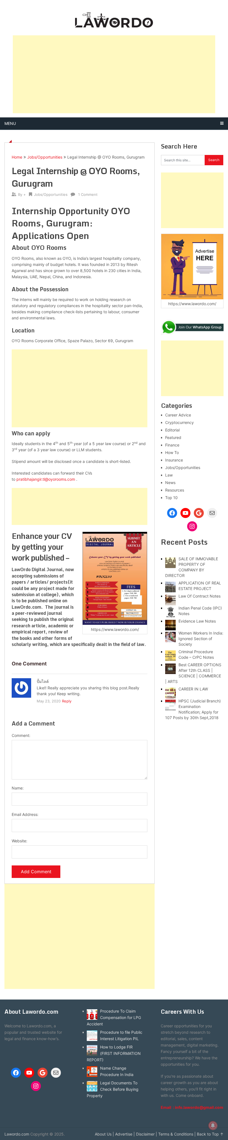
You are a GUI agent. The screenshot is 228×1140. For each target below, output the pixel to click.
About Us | (104, 1134)
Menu (10, 123)
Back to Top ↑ (210, 1134)
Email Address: (25, 814)
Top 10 (171, 497)
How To (172, 452)
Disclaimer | (146, 1134)
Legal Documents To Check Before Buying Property (112, 1089)
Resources (174, 490)
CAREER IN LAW (193, 689)
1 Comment (88, 194)
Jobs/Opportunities (44, 157)
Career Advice (178, 415)
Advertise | (125, 1134)
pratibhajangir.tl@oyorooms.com (45, 479)
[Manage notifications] (213, 1125)
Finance (172, 445)
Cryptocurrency (179, 422)
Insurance (174, 460)
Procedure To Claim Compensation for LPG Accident (114, 1017)
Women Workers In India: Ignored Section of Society (201, 639)
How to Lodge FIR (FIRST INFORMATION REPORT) (114, 1053)
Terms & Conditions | (177, 1134)
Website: (19, 840)
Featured (173, 437)
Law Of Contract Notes (199, 596)
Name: (18, 788)
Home (17, 157)
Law (169, 475)
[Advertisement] (114, 74)
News (170, 482)
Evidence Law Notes (197, 621)
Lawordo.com (16, 1134)
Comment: (21, 735)
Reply (66, 701)
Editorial (172, 430)
